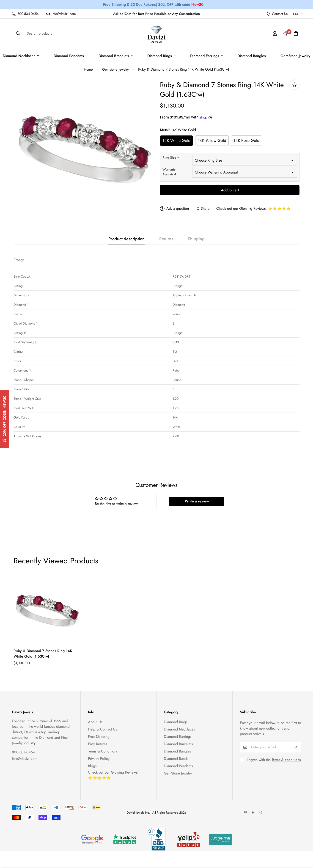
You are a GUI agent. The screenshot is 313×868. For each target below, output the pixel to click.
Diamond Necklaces (179, 729)
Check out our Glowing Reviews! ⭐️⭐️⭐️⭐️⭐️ (253, 208)
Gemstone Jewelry (115, 69)
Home (88, 69)
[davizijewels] (156, 34)
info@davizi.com (24, 758)
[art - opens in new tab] (92, 839)
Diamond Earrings (204, 55)
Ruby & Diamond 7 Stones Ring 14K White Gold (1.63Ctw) (43, 653)
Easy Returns (97, 744)
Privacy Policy (99, 758)
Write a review (197, 501)
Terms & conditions (286, 759)
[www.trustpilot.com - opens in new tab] (124, 839)
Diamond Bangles (251, 55)
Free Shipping (99, 736)
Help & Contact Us (102, 729)
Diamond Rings (159, 55)
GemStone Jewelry (178, 773)
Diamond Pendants (69, 55)
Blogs (92, 766)
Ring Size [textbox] (170, 157)
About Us (95, 722)
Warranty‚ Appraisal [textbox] (169, 171)
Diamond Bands (176, 758)
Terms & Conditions (103, 751)
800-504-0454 (23, 752)
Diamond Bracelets (114, 55)
